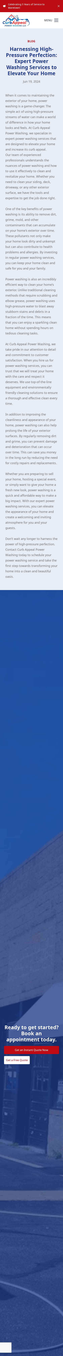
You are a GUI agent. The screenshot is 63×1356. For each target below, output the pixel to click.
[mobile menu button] (56, 20)
